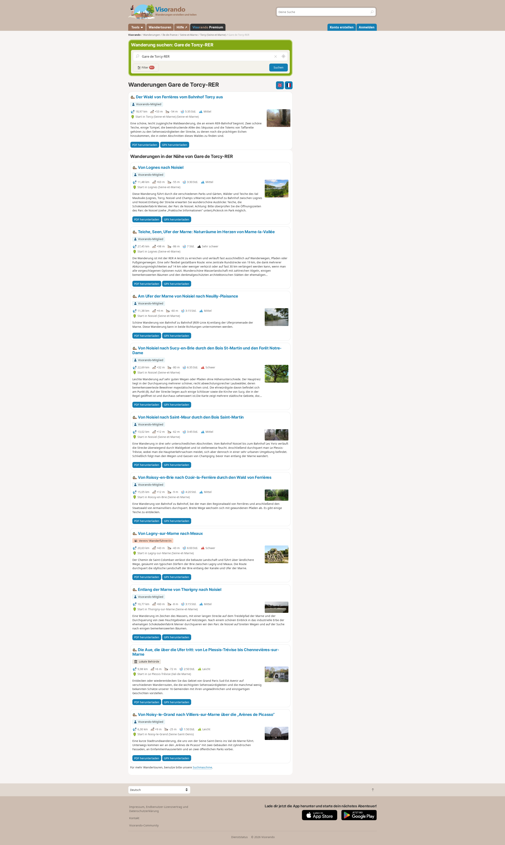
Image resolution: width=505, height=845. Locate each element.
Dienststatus (239, 837)
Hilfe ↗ (182, 27)
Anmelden (366, 27)
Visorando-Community (144, 825)
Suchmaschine (202, 767)
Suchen (278, 67)
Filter (147, 67)
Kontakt (134, 818)
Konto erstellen (342, 27)
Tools (135, 27)
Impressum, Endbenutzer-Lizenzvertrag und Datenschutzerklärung (158, 809)
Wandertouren (160, 27)
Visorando (134, 35)
